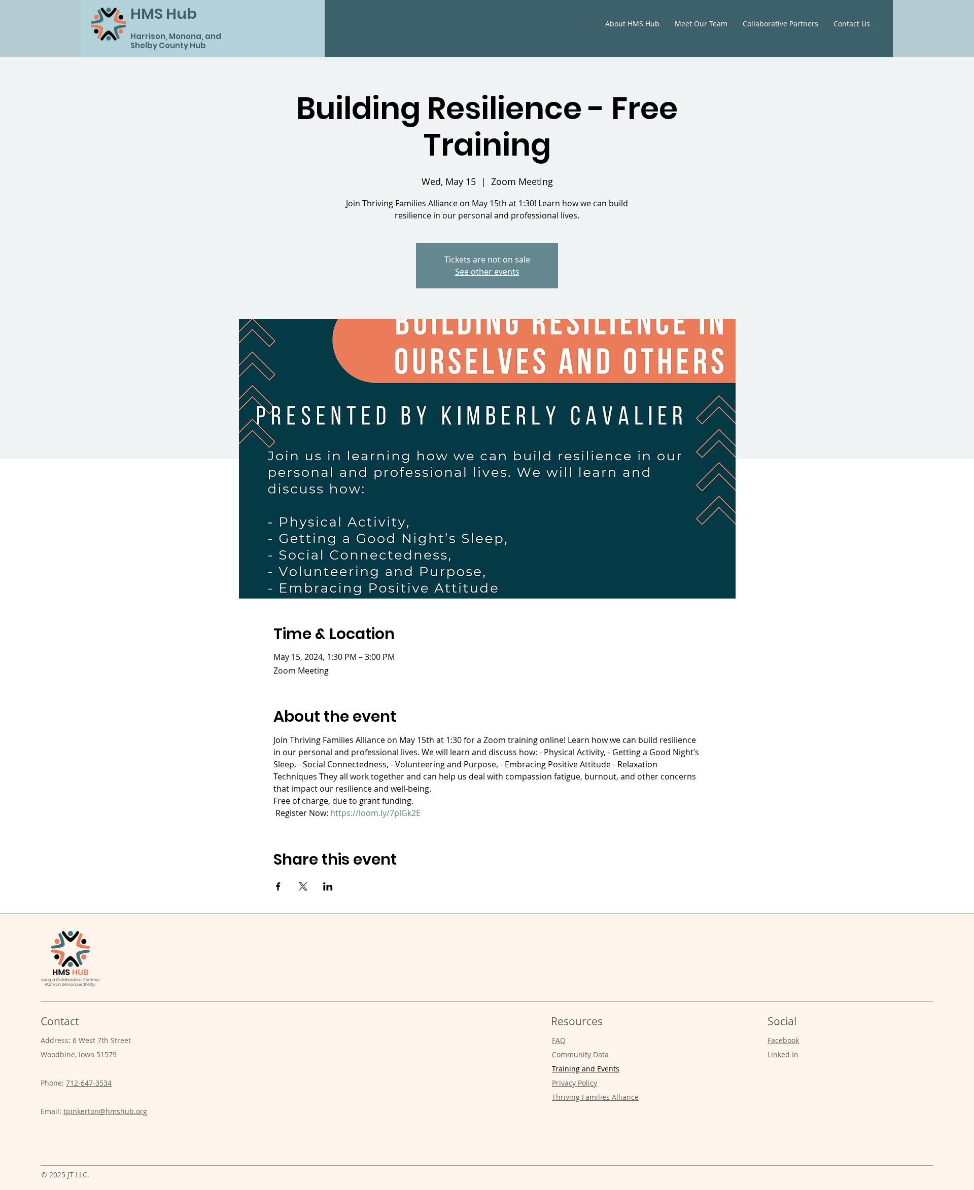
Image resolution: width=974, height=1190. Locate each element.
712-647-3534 (89, 1083)
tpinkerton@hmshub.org (105, 1111)
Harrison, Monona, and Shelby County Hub (175, 41)
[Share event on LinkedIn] (328, 886)
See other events (487, 271)
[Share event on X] (303, 886)
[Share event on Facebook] (278, 886)
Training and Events (585, 1068)
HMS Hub (163, 14)
